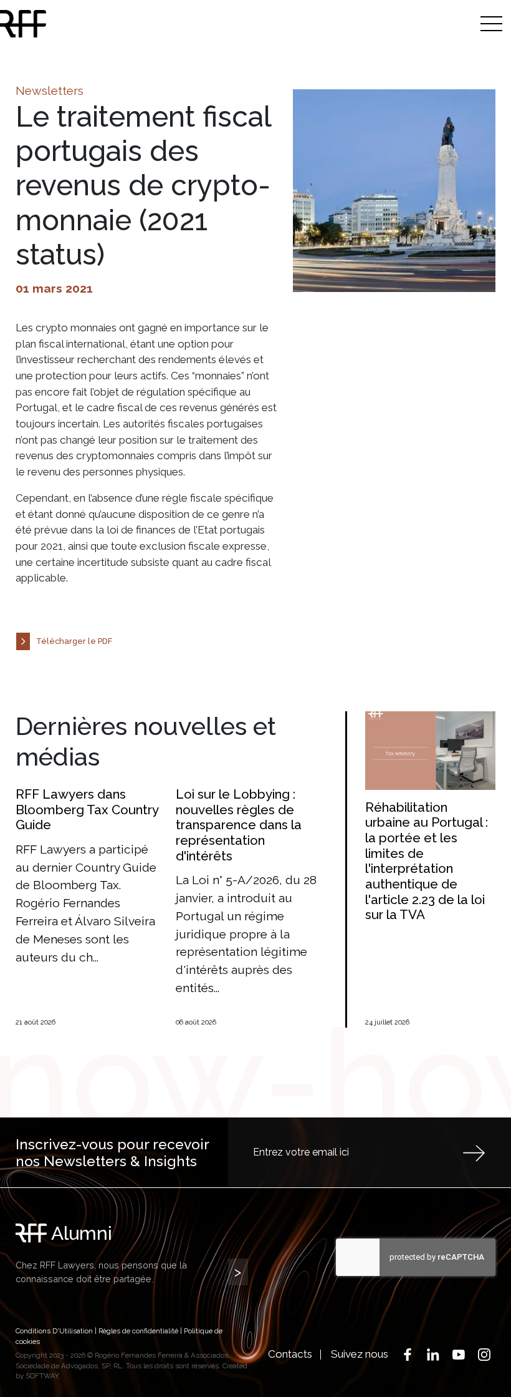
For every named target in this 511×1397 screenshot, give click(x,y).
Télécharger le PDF (74, 641)
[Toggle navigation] (491, 23)
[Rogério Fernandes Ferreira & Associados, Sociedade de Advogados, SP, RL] (76, 23)
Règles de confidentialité (138, 1330)
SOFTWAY (42, 1375)
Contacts (290, 1354)
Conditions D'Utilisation (54, 1330)
